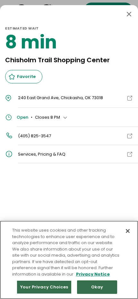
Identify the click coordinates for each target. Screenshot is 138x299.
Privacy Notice (93, 274)
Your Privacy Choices (44, 287)
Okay (97, 287)
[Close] (129, 14)
